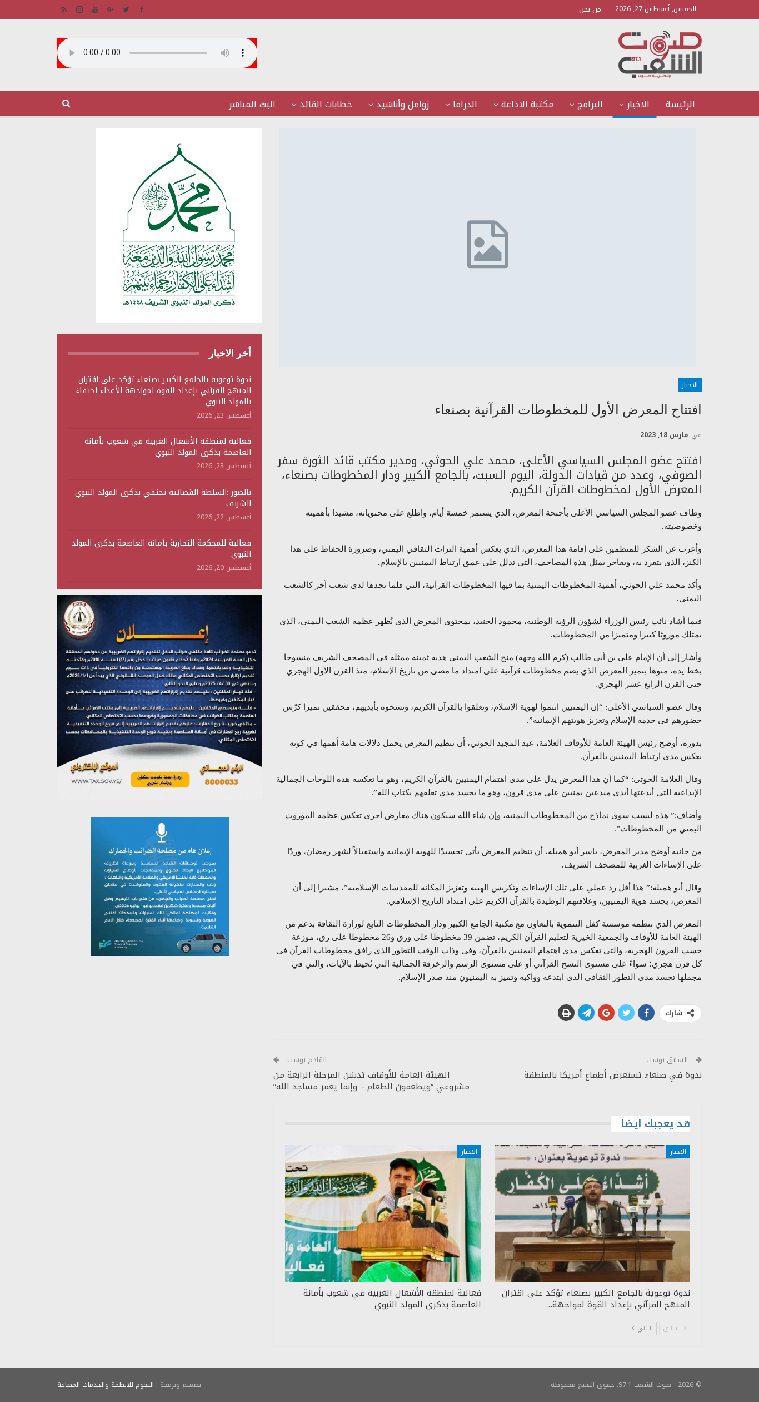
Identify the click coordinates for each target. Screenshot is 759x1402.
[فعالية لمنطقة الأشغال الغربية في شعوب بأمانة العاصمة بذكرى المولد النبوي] (383, 1213)
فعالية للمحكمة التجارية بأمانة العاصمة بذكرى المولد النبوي (161, 549)
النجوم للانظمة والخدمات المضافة (105, 1385)
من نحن (590, 9)
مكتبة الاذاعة (527, 104)
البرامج (590, 104)
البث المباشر (252, 104)
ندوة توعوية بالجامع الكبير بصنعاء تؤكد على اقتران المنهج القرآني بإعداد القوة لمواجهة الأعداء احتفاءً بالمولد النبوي (163, 390)
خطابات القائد (325, 104)
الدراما (465, 104)
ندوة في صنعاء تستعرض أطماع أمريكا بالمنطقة (613, 1075)
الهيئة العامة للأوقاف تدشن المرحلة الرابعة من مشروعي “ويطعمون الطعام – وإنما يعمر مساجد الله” (371, 1080)
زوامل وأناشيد (402, 104)
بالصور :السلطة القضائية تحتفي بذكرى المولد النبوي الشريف (163, 498)
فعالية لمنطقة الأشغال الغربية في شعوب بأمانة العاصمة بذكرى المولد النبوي (167, 447)
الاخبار (638, 104)
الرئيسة (680, 104)
